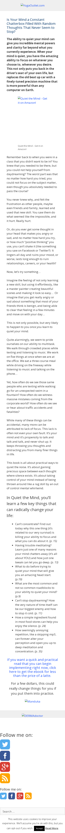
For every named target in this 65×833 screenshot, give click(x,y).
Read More (51, 828)
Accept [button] (39, 828)
